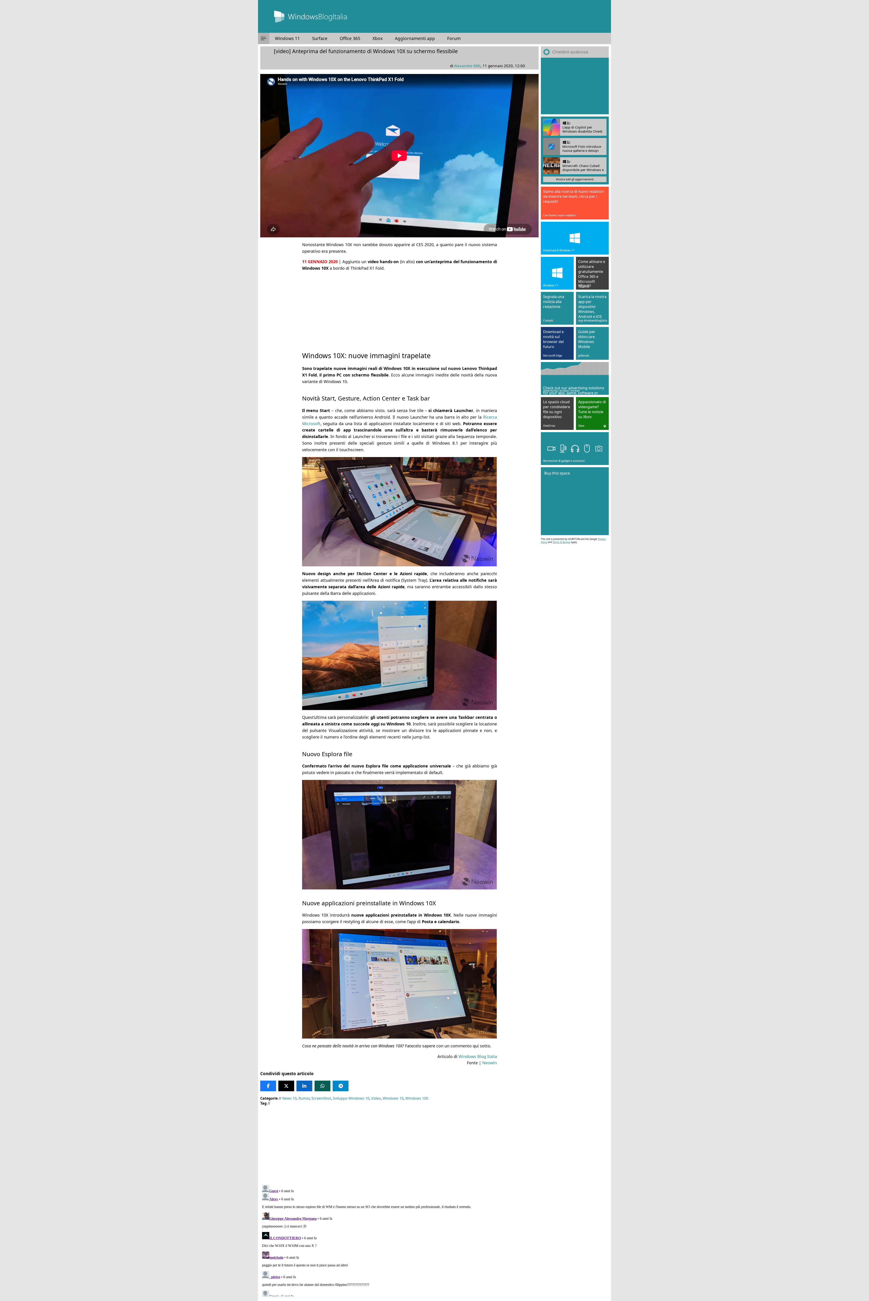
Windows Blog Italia (477, 1056)
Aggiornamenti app (415, 38)
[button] (263, 38)
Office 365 (350, 38)
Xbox (377, 38)
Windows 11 (287, 38)
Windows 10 (393, 1098)
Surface (319, 38)
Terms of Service (561, 542)
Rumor (304, 1098)
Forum (454, 38)
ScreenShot (321, 1098)
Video (376, 1098)
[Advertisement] (399, 307)
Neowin (489, 1062)
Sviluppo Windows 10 (351, 1098)
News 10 (289, 1098)
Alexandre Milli (467, 65)
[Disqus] (399, 1239)
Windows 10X (416, 1098)
